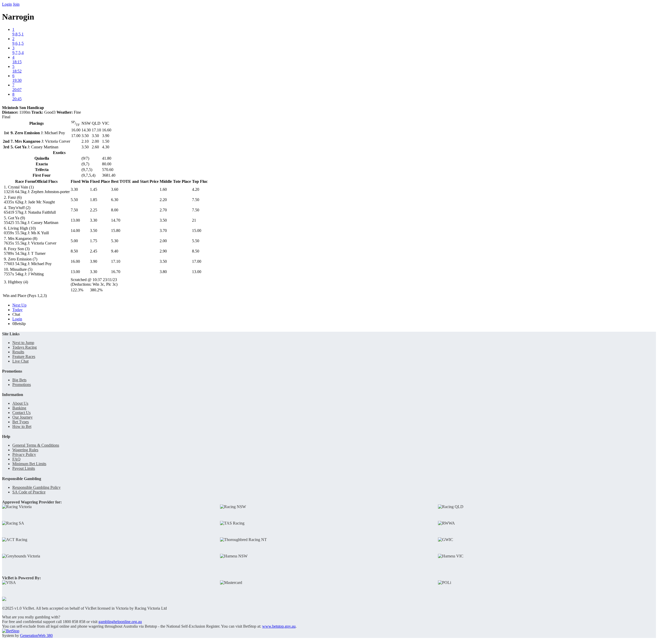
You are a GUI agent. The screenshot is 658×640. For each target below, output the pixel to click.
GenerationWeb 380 (36, 635)
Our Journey (22, 417)
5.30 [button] (114, 241)
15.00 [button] (196, 230)
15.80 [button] (115, 230)
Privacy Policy (24, 454)
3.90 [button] (93, 261)
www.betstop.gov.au (279, 626)
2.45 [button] (93, 251)
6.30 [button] (114, 199)
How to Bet (21, 426)
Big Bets (19, 380)
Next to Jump (23, 342)
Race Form (25, 181)
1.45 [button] (93, 189)
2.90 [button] (163, 251)
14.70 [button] (115, 220)
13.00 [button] (75, 220)
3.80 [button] (163, 271)
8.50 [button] (74, 251)
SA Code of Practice (28, 492)
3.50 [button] (163, 220)
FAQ (16, 459)
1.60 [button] (163, 189)
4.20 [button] (195, 189)
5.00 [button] (74, 241)
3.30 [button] (74, 189)
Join (16, 4)
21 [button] (194, 220)
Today (17, 310)
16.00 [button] (75, 261)
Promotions (21, 384)
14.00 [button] (75, 230)
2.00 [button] (163, 241)
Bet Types (20, 422)
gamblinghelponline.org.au (120, 621)
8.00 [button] (114, 210)
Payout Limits (23, 468)
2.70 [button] (163, 210)
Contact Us (21, 412)
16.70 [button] (115, 271)
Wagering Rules (25, 450)
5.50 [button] (74, 199)
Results (18, 352)
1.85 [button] (93, 199)
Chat (16, 314)
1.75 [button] (93, 241)
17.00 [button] (196, 261)
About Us (20, 403)
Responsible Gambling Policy (36, 487)
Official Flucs (46, 181)
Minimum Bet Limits (29, 464)
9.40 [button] (114, 251)
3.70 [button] (163, 230)
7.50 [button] (195, 199)
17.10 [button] (115, 261)
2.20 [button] (163, 199)
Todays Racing (24, 347)
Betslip (19, 323)
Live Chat (20, 361)
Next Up (19, 305)
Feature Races (23, 356)
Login (7, 4)
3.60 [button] (114, 189)
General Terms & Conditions (35, 445)
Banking (19, 408)
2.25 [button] (93, 210)
